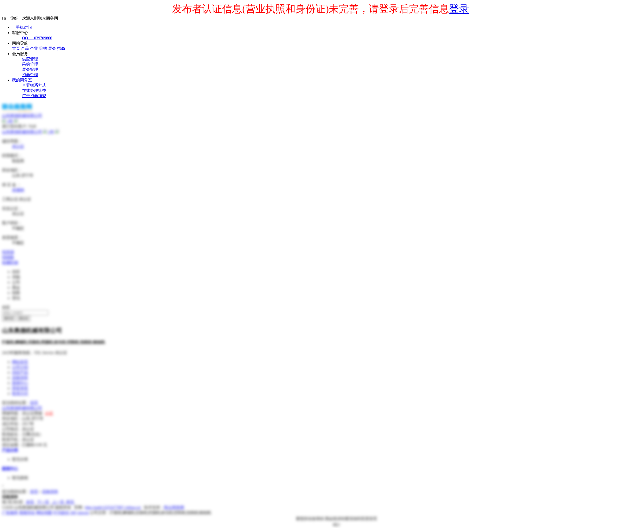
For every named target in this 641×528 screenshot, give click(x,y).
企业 (34, 48)
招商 (61, 48)
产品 (25, 48)
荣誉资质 (20, 388)
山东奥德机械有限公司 (22, 132)
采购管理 (30, 64)
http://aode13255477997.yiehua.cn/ (113, 507)
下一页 (43, 502)
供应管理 (30, 59)
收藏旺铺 (10, 262)
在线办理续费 (34, 90)
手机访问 (24, 27)
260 (73, 512)
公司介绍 (20, 367)
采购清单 (20, 378)
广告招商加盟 (34, 96)
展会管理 (30, 69)
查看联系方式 (34, 85)
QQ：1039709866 (37, 38)
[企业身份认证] (16, 121)
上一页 (58, 502)
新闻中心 (20, 383)
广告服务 (10, 512)
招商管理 (30, 75)
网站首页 (20, 362)
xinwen (83, 512)
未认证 (18, 146)
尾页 (70, 502)
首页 (16, 48)
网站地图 (44, 512)
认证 (49, 413)
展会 (52, 48)
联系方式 (20, 393)
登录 (459, 9)
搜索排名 (27, 512)
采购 (43, 48)
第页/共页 (12, 502)
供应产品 (20, 372)
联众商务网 (174, 507)
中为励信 (61, 512)
